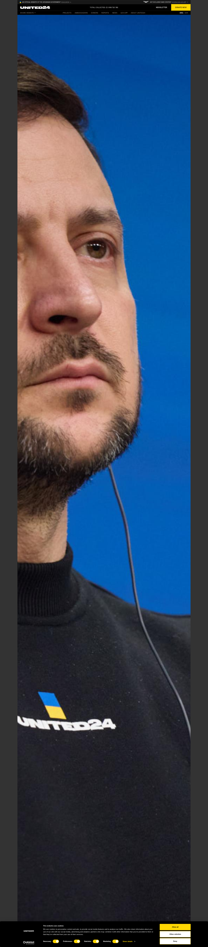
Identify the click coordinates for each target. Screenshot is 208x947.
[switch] (77, 941)
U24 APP (124, 13)
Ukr (186, 13)
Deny (175, 941)
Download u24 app (179, 2)
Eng (181, 13)
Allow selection (175, 934)
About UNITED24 (138, 13)
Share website (27, 13)
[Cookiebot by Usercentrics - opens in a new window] (28, 942)
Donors (94, 13)
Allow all (175, 927)
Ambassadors (81, 13)
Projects (67, 13)
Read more (65, 2)
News (114, 13)
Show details (127, 941)
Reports (105, 13)
